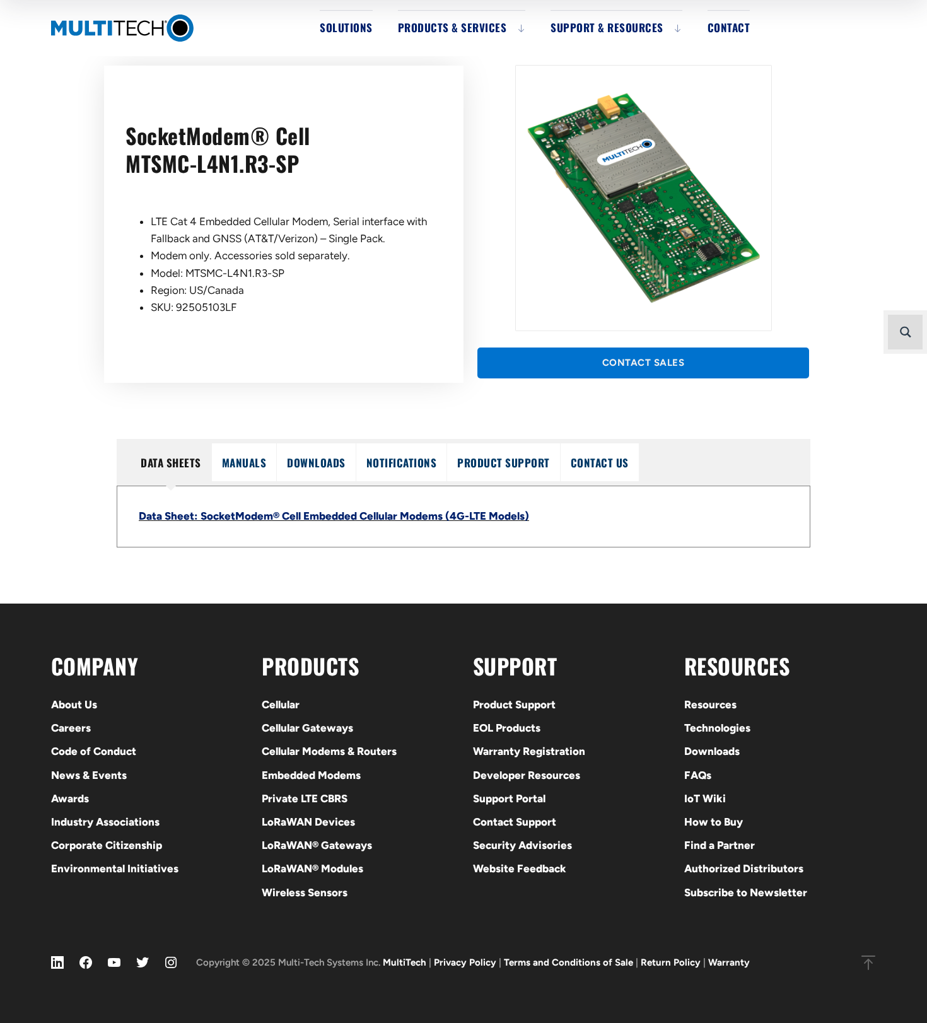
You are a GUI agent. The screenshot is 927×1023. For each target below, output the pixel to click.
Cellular (281, 704)
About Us (74, 704)
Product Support (514, 704)
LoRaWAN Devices (308, 821)
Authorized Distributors (743, 868)
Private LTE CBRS (304, 798)
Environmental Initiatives (114, 868)
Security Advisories (522, 845)
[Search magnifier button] (905, 332)
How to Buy (713, 821)
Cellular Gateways (307, 728)
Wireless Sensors (304, 892)
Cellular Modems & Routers (329, 751)
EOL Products (506, 728)
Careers (71, 728)
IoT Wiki (705, 798)
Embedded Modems (311, 775)
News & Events (89, 775)
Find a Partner (719, 845)
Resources (710, 704)
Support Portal (509, 798)
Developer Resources (526, 775)
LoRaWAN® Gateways (317, 845)
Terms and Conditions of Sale (568, 962)
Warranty (729, 962)
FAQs (697, 775)
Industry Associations (105, 821)
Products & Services (452, 27)
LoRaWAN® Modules (312, 868)
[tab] (171, 462)
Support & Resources (607, 27)
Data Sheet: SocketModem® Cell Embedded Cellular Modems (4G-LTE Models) (334, 516)
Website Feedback (519, 868)
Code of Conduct (93, 751)
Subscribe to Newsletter (745, 892)
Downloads (712, 751)
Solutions (346, 27)
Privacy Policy (465, 962)
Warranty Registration (529, 751)
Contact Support (514, 821)
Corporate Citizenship (106, 845)
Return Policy (671, 962)
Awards (70, 798)
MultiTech (404, 962)
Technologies (717, 728)
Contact (729, 27)
